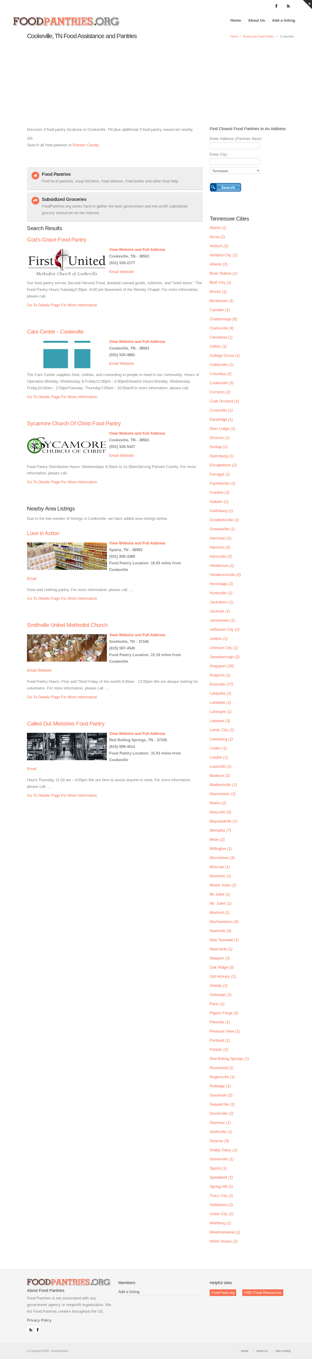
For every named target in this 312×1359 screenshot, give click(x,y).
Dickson (220, 438)
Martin (218, 803)
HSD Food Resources (262, 1293)
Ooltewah (221, 995)
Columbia (221, 374)
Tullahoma (221, 1205)
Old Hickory (223, 976)
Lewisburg (221, 739)
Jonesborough (225, 657)
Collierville (221, 365)
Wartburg (220, 1223)
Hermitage (221, 584)
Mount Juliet (223, 885)
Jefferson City (225, 629)
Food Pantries (67, 23)
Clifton (218, 346)
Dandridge (221, 419)
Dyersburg (221, 456)
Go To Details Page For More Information (62, 305)
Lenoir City (222, 730)
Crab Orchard (224, 401)
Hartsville (221, 556)
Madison (220, 775)
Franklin (219, 492)
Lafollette (220, 702)
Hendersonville (225, 575)
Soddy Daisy (223, 1150)
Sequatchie (222, 1104)
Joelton (219, 638)
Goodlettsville (224, 520)
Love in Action (43, 533)
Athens (218, 264)
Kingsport (222, 666)
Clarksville (222, 328)
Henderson (222, 565)
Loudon (219, 757)
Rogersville (222, 1077)
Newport (220, 958)
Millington (221, 848)
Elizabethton (223, 465)
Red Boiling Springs (229, 1059)
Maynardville (223, 821)
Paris (217, 1004)
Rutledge (220, 1086)
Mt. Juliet (220, 903)
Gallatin (219, 501)
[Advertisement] (156, 78)
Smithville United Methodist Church (67, 625)
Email (114, 272)
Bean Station (223, 273)
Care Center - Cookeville (55, 332)
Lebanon (220, 721)
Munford (220, 912)
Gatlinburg (221, 511)
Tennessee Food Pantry (258, 36)
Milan (217, 839)
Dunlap (218, 447)
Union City (221, 1214)
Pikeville (220, 1022)
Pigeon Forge (224, 1013)
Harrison (220, 547)
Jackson (220, 611)
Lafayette (220, 693)
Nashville (220, 931)
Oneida (219, 985)
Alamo (218, 228)
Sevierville (221, 1113)
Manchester (223, 794)
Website (127, 272)
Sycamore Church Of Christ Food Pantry (74, 423)
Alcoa (217, 237)
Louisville (221, 766)
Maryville (220, 812)
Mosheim (220, 876)
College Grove (225, 355)
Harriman (220, 538)
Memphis (220, 830)
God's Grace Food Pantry (56, 240)
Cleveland (221, 337)
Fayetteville (222, 483)
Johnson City (224, 648)
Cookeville (221, 383)
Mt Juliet (220, 894)
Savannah (221, 1095)
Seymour (220, 1122)
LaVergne (221, 712)
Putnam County (86, 145)
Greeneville (222, 529)
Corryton (220, 392)
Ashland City (223, 255)
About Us (256, 20)
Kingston (220, 675)
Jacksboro (221, 602)
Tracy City (221, 1195)
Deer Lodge (222, 428)
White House (224, 1241)
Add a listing (283, 20)
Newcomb (221, 949)
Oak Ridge (222, 967)
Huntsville (221, 593)
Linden (218, 748)
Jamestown (222, 620)
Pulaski (219, 1049)
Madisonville (223, 785)
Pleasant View (225, 1031)
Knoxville (221, 684)
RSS (29, 1329)
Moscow (220, 867)
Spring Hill (221, 1186)
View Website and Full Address (137, 249)
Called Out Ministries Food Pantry (66, 723)
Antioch (219, 246)
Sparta (218, 1168)
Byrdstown (222, 301)
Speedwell (221, 1177)
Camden (220, 310)
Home (235, 20)
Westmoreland (225, 1232)
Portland (220, 1040)
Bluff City (220, 282)
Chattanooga (223, 319)
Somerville (222, 1159)
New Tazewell (224, 940)
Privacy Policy (39, 1320)
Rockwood (221, 1068)
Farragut (220, 474)
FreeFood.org (223, 1293)
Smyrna (219, 1141)
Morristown (222, 858)
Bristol (218, 291)
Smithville (221, 1132)
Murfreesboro (224, 922)
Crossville (221, 410)
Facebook (37, 1329)
